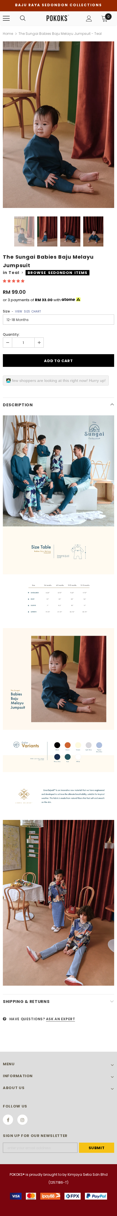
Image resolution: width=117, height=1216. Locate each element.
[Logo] (58, 18)
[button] (14, 281)
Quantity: (11, 334)
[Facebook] (8, 1120)
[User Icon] (89, 19)
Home (8, 33)
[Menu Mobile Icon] (6, 18)
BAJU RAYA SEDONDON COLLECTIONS (58, 5)
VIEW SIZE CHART (28, 311)
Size (22, 311)
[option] (58, 124)
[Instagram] (22, 1120)
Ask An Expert (60, 1019)
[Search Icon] (23, 18)
